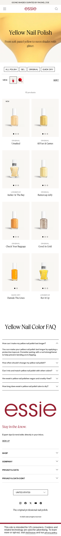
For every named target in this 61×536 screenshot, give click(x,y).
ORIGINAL (33, 69)
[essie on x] (31, 503)
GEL (23, 69)
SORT (56, 80)
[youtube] (36, 503)
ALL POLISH (11, 69)
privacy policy (51, 532)
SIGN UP (6, 441)
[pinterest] (41, 503)
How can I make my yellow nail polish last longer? (24, 343)
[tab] (13, 133)
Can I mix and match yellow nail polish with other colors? (27, 370)
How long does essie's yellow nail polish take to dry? (25, 386)
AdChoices (30, 532)
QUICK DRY (48, 69)
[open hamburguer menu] (4, 9)
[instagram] (20, 503)
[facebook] (25, 503)
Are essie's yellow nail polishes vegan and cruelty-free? (26, 378)
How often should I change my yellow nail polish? (24, 362)
